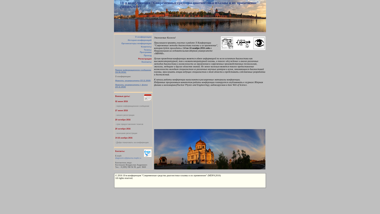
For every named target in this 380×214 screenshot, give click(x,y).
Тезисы (148, 50)
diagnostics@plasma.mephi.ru (128, 158)
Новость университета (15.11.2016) (133, 81)
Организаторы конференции (136, 43)
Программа (146, 52)
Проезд (148, 55)
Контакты (147, 62)
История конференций (140, 40)
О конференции (143, 37)
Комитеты (146, 46)
